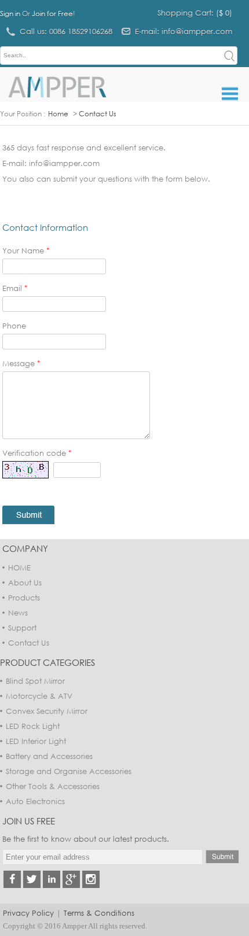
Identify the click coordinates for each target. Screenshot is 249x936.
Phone (14, 325)
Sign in (10, 13)
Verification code (37, 453)
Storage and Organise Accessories (68, 771)
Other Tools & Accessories (53, 786)
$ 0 (224, 12)
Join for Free (52, 13)
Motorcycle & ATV (39, 696)
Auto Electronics (35, 801)
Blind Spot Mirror (35, 681)
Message (21, 363)
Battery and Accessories (49, 756)
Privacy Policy (28, 912)
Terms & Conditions (99, 912)
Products (24, 597)
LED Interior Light (36, 741)
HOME (19, 567)
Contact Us (97, 113)
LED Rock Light (33, 726)
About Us (25, 582)
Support (22, 627)
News (18, 612)
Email (15, 288)
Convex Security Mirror (46, 711)
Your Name (26, 250)
